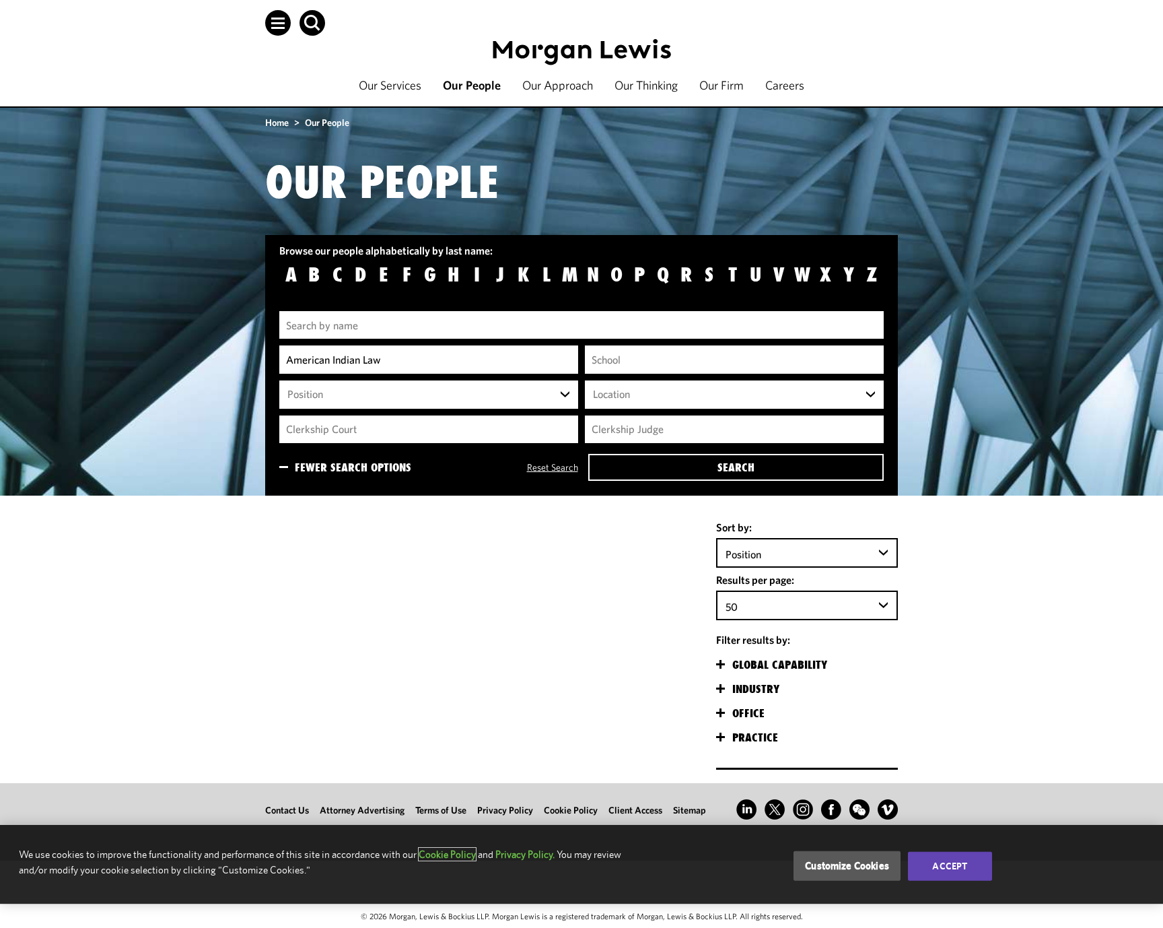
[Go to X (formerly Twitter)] (775, 809)
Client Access (635, 810)
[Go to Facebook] (831, 809)
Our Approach (557, 85)
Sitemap (689, 810)
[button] (278, 23)
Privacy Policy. (525, 854)
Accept (949, 866)
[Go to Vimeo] (888, 809)
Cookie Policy (571, 810)
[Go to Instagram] (803, 809)
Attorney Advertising (362, 810)
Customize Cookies (847, 865)
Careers (784, 85)
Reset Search (552, 467)
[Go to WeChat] (859, 809)
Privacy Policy (505, 810)
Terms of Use (440, 810)
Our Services (390, 85)
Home (277, 123)
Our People (472, 85)
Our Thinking (646, 85)
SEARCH (735, 467)
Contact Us (287, 810)
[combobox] (428, 394)
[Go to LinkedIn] (746, 809)
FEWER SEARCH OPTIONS (353, 467)
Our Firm (721, 85)
